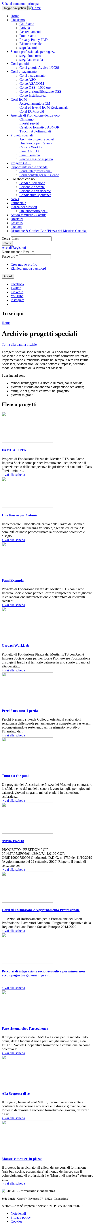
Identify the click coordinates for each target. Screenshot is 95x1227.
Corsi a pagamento (24, 71)
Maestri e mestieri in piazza (22, 1159)
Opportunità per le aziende (29, 167)
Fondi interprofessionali (35, 171)
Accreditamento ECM (34, 103)
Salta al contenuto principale (21, 4)
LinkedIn (17, 292)
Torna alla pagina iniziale (19, 344)
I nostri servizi (29, 123)
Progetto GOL (21, 163)
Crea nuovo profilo (24, 264)
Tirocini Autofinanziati (35, 131)
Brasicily (17, 219)
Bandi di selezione (32, 183)
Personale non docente (35, 191)
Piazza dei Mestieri (24, 207)
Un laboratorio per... (33, 211)
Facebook (17, 284)
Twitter (16, 288)
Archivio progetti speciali (37, 139)
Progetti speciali (22, 135)
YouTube (17, 296)
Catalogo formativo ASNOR (39, 127)
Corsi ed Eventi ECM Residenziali (43, 107)
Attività (24, 28)
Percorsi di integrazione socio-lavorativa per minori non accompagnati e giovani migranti (43, 973)
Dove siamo (27, 36)
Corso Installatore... (33, 95)
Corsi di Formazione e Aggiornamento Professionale (41, 910)
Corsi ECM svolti (31, 111)
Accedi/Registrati (14, 247)
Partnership (18, 203)
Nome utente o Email (18, 252)
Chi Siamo (26, 24)
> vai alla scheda (13, 475)
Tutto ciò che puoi (15, 776)
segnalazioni (28, 48)
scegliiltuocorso (30, 56)
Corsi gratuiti (20, 63)
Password (10, 256)
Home (15, 16)
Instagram (17, 300)
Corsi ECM (19, 99)
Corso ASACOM (31, 83)
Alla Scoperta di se (16, 1093)
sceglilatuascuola (31, 59)
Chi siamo (18, 20)
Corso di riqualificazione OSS (40, 91)
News (15, 199)
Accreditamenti (30, 32)
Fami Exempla (29, 155)
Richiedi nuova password (28, 268)
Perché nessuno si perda (36, 159)
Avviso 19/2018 (13, 841)
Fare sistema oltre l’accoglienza (25, 1028)
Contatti (16, 227)
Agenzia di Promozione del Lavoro (35, 115)
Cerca (6, 238)
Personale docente (32, 187)
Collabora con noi (23, 179)
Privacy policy (21, 1217)
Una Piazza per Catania (35, 143)
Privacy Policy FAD (33, 40)
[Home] (34, 8)
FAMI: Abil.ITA (14, 450)
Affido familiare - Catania (28, 215)
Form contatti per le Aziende (39, 175)
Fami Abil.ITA (29, 151)
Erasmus (17, 223)
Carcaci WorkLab (31, 147)
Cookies (16, 1221)
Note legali (18, 1213)
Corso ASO (27, 79)
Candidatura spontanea (35, 195)
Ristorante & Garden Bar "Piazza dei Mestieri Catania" (49, 231)
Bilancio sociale (30, 44)
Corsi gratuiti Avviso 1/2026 (39, 67)
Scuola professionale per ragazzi (33, 52)
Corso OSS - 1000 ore (35, 87)
